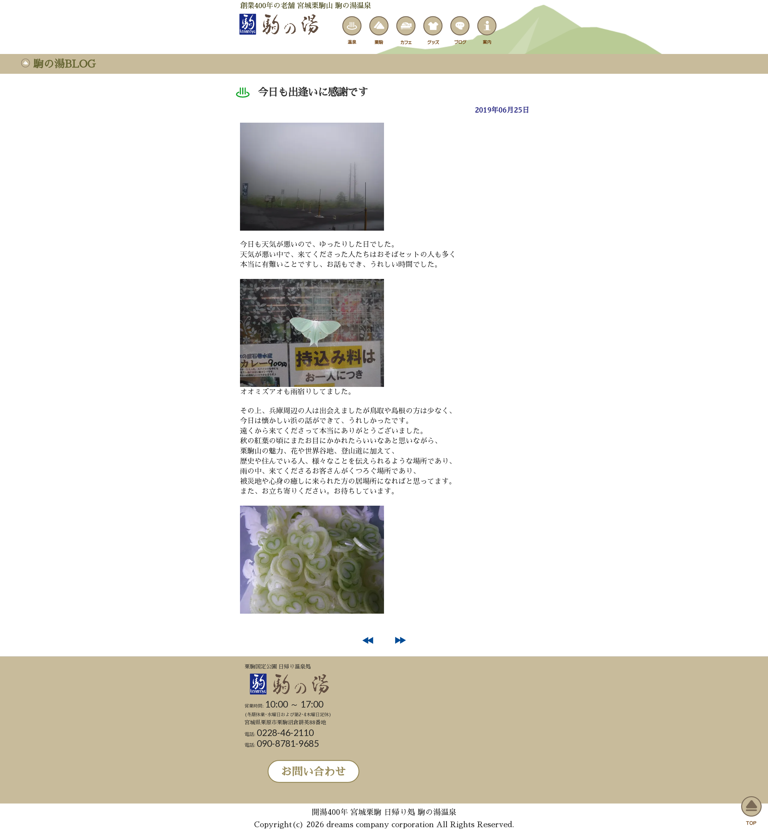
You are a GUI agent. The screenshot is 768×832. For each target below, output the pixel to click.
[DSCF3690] (312, 228)
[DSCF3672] (312, 384)
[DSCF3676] (312, 611)
